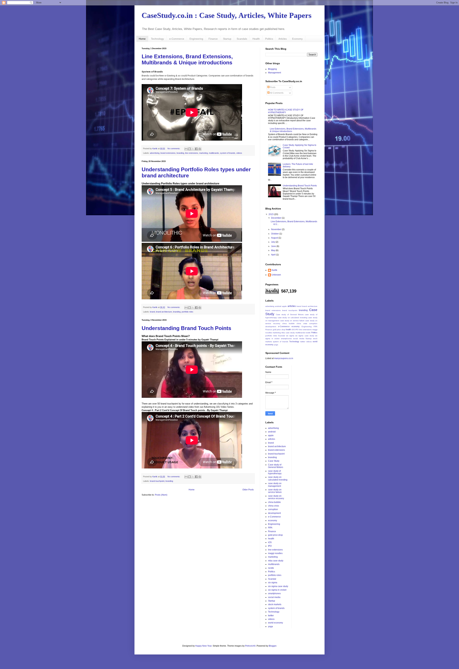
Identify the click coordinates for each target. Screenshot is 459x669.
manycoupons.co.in (283, 358)
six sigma (290, 336)
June (273, 246)
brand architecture (164, 312)
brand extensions (168, 153)
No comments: (174, 148)
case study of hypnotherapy (274, 472)
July (273, 242)
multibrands (214, 153)
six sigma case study (304, 336)
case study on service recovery (276, 497)
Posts (272, 87)
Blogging (272, 69)
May (273, 250)
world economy (275, 622)
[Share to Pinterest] (200, 149)
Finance (213, 38)
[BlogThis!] (189, 149)
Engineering (196, 38)
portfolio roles (187, 312)
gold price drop (279, 330)
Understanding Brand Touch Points (186, 328)
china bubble (288, 323)
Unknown (276, 275)
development (270, 327)
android (278, 306)
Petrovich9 (250, 646)
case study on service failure (292, 321)
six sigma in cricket (277, 590)
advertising (154, 153)
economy (296, 326)
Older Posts (248, 489)
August (274, 238)
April (273, 254)
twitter (302, 342)
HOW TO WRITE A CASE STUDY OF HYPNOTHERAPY (285, 111)
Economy (297, 38)
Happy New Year (203, 646)
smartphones (286, 339)
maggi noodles (275, 553)
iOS (293, 330)
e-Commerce (176, 38)
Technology (157, 38)
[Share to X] (193, 149)
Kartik (274, 270)
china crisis (302, 323)
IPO (297, 330)
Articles (282, 38)
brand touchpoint (157, 481)
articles (292, 306)
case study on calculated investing (292, 318)
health (288, 329)
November (276, 229)
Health (256, 38)
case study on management (274, 484)
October (275, 233)
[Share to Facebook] (196, 149)
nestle (308, 333)
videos (239, 153)
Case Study (273, 461)
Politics (269, 38)
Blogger (272, 646)
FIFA (315, 327)
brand (152, 312)
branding (180, 153)
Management (274, 72)
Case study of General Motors (290, 314)
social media (298, 339)
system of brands (227, 153)
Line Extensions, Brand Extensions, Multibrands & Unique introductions (187, 59)
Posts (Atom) (161, 495)
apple (284, 306)
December (276, 218)
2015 (271, 214)
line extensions (191, 153)
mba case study (288, 333)
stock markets (274, 604)
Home (142, 38)
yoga (276, 345)
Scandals (242, 38)
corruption (313, 323)
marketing (203, 153)
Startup (227, 38)
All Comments (276, 93)
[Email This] (186, 149)
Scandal (281, 336)
